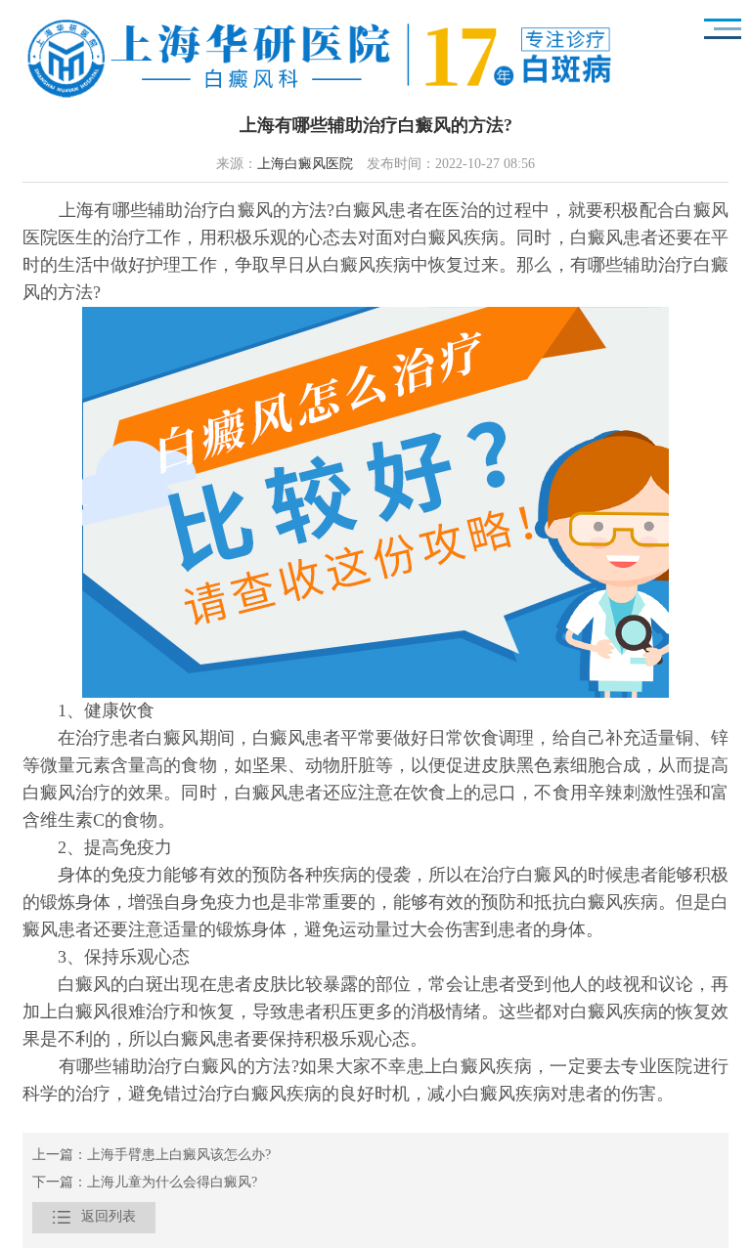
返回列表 (94, 1217)
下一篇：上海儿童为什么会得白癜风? (144, 1183)
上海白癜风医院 (305, 164)
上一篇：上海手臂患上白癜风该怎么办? (151, 1155)
